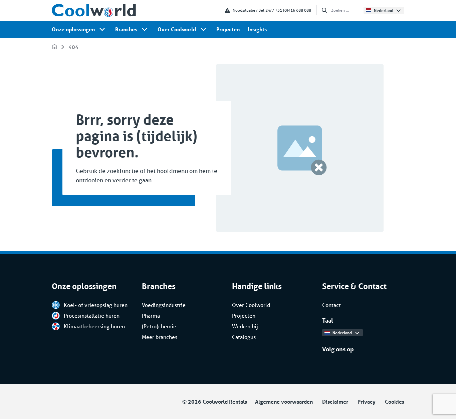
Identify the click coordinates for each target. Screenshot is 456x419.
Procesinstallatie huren (92, 315)
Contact (331, 304)
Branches (126, 29)
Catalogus (244, 336)
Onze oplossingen (73, 29)
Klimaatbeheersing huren (94, 326)
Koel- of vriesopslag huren (96, 304)
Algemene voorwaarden (284, 401)
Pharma (151, 315)
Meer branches (159, 336)
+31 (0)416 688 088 (293, 10)
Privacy (367, 401)
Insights (257, 29)
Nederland (383, 10)
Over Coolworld (177, 29)
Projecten (228, 29)
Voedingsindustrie (164, 304)
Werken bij (245, 326)
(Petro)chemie (159, 326)
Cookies (394, 401)
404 (73, 46)
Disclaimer (335, 401)
